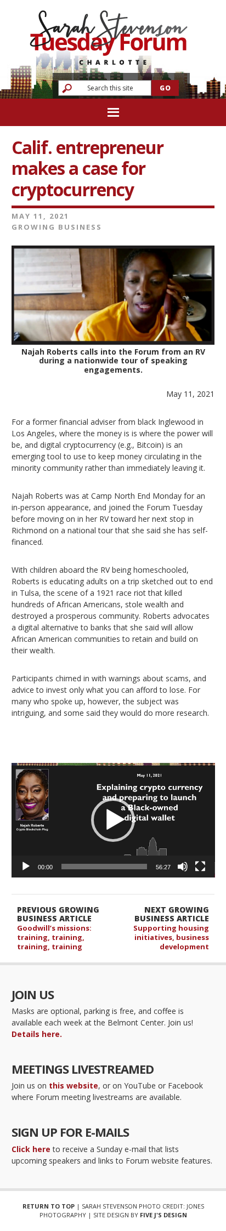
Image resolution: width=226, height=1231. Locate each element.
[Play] (25, 866)
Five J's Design (163, 1215)
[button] (113, 820)
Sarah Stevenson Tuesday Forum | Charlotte (108, 33)
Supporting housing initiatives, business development (171, 937)
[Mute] (182, 866)
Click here (31, 1149)
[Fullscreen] (200, 866)
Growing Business (57, 227)
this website (73, 1085)
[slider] (104, 866)
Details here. (37, 1034)
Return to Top (48, 1206)
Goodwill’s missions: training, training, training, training (54, 937)
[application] (113, 820)
